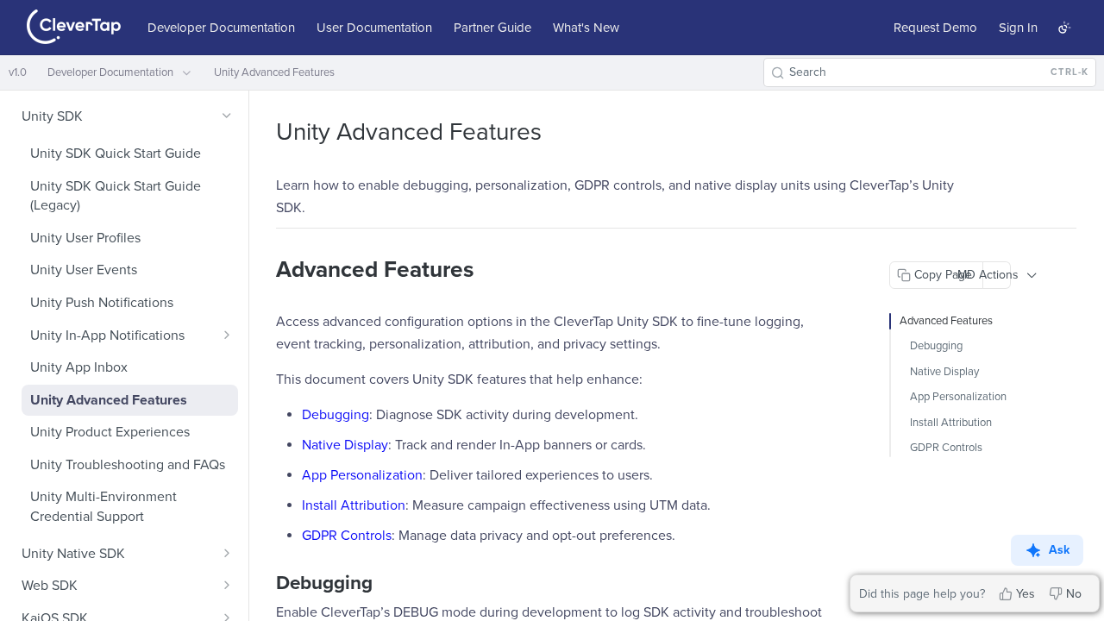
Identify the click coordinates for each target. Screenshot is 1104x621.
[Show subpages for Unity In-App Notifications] (227, 335)
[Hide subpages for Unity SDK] (227, 115)
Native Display (345, 445)
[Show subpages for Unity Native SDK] (227, 553)
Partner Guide (492, 27)
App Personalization (362, 475)
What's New (586, 27)
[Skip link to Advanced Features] (264, 270)
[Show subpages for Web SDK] (227, 585)
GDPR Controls (347, 535)
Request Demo (935, 27)
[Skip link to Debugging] (264, 583)
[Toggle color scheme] (1064, 27)
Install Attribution (353, 505)
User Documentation (374, 27)
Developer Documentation (221, 27)
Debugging (335, 414)
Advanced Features (946, 321)
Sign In (1018, 27)
